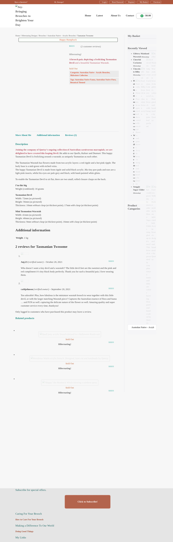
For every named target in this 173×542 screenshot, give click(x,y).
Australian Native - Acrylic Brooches (61, 36)
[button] (155, 15)
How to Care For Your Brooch (29, 519)
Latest (100, 15)
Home (88, 15)
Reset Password (117, 2)
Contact (130, 15)
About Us (116, 15)
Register (131, 2)
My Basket (144, 2)
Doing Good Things (24, 531)
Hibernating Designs (29, 36)
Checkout (156, 2)
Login (104, 2)
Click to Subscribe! (88, 501)
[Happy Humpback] (69, 382)
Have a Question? (21, 2)
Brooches (42, 36)
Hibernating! (145, 57)
